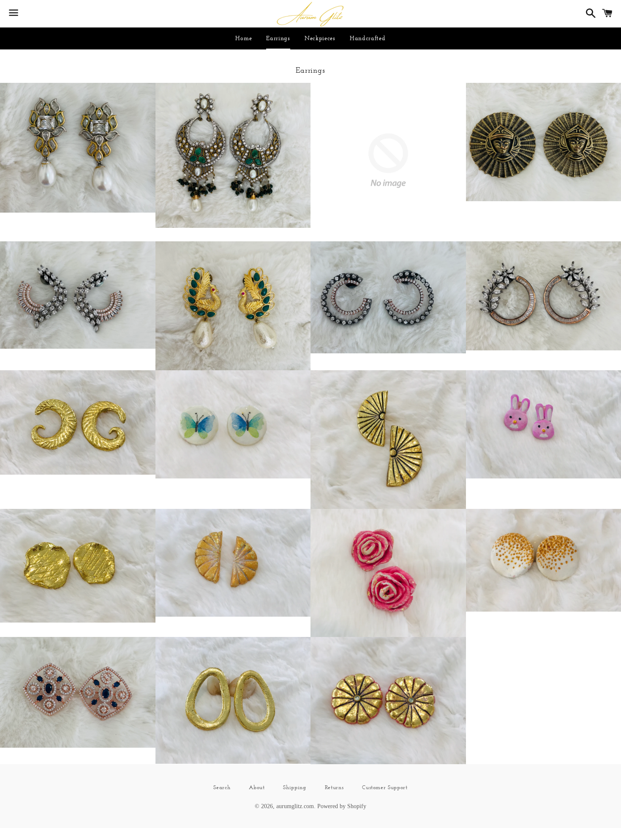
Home (243, 38)
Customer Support (384, 787)
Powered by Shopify (341, 806)
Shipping (294, 787)
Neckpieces (320, 38)
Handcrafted (368, 38)
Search (221, 787)
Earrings (278, 38)
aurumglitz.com (295, 806)
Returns (334, 787)
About (256, 787)
